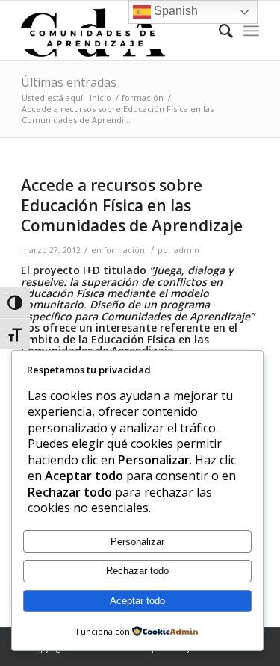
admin (186, 250)
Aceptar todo (137, 600)
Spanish (174, 10)
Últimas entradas (68, 82)
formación (124, 250)
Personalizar (137, 541)
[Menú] (251, 31)
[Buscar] (218, 30)
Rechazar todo (137, 570)
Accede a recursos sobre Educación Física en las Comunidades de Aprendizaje (132, 206)
